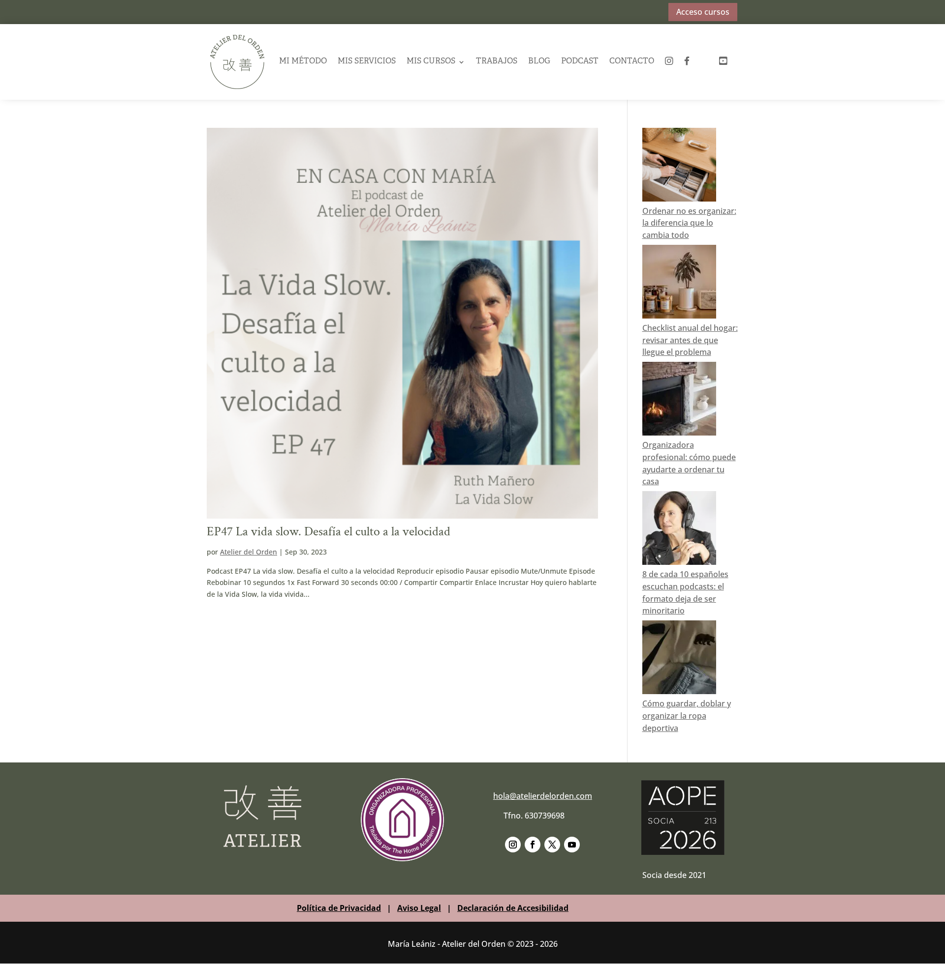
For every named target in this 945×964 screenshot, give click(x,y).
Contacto (631, 61)
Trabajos (496, 61)
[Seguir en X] (552, 844)
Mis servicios (367, 61)
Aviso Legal (419, 908)
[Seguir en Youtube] (572, 844)
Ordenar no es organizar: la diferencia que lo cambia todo (689, 223)
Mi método (303, 61)
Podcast (579, 61)
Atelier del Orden (248, 551)
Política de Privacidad (339, 908)
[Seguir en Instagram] (513, 844)
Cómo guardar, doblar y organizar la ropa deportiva (686, 715)
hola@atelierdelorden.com (542, 795)
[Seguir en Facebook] (532, 844)
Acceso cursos (702, 11)
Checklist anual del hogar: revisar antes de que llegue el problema (690, 340)
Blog (539, 61)
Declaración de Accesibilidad (512, 908)
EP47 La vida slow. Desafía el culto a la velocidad (328, 531)
